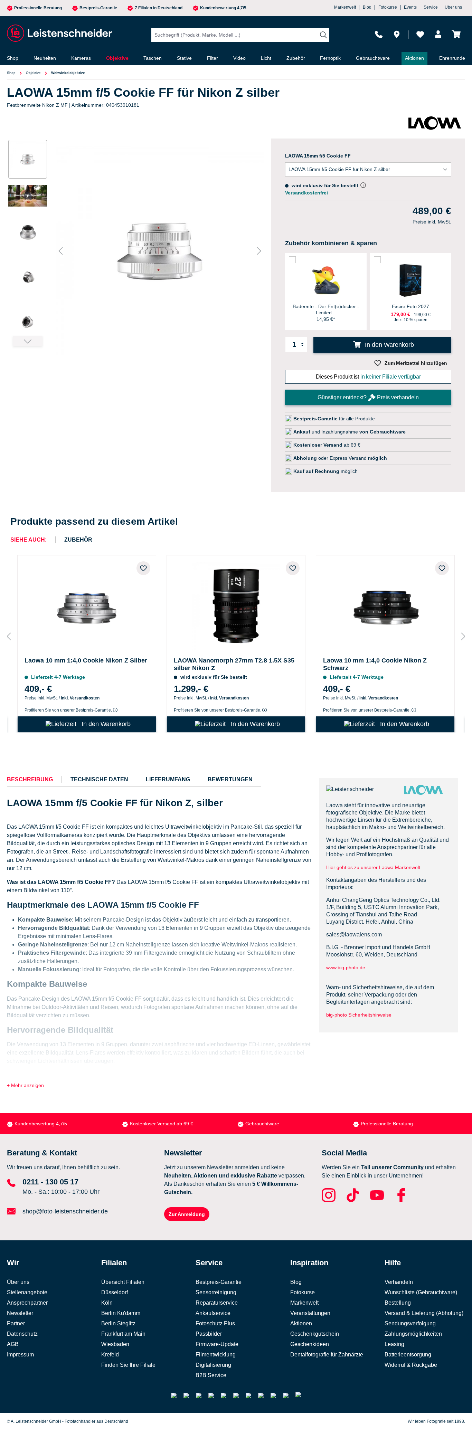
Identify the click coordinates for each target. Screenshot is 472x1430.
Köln (107, 1303)
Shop (11, 73)
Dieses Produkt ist (368, 377)
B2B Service (211, 1375)
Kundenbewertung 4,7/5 (223, 8)
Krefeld (110, 1354)
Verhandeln (399, 1282)
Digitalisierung (213, 1365)
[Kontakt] (379, 34)
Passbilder (209, 1334)
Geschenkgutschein (314, 1334)
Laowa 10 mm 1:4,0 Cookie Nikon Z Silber (86, 660)
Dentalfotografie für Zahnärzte (326, 1354)
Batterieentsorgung (408, 1354)
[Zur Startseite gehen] (59, 33)
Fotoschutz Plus (215, 1323)
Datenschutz (22, 1334)
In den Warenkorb (388, 344)
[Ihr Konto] (438, 34)
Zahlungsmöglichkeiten (413, 1334)
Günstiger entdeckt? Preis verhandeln (368, 397)
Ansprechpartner (27, 1303)
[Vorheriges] (60, 251)
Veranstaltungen (310, 1313)
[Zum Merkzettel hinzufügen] (143, 568)
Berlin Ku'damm (120, 1313)
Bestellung (398, 1303)
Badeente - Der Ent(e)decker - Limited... (326, 309)
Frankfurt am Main (123, 1334)
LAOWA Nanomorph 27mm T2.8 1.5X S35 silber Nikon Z (234, 664)
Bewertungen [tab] (230, 779)
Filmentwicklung (216, 1354)
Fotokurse (387, 7)
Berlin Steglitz (118, 1323)
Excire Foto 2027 (410, 306)
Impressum (20, 1354)
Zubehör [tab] (78, 540)
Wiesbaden (115, 1344)
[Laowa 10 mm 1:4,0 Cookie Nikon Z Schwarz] (385, 604)
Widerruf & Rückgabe (411, 1365)
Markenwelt (345, 7)
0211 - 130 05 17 (50, 1182)
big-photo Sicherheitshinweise (358, 1015)
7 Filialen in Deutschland (158, 8)
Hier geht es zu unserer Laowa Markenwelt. (374, 867)
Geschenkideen (309, 1344)
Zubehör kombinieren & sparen (331, 243)
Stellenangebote (27, 1292)
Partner (16, 1323)
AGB (13, 1344)
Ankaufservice (213, 1313)
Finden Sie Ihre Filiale (128, 1365)
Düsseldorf (114, 1292)
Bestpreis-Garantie (98, 8)
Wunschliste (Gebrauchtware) (421, 1292)
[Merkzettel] (420, 34)
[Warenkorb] (456, 34)
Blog (367, 7)
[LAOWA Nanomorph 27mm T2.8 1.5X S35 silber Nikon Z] (236, 604)
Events (410, 7)
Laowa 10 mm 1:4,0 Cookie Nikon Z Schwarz (375, 664)
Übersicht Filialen (122, 1282)
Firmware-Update (217, 1344)
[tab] (30, 779)
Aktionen (301, 1323)
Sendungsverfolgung (410, 1323)
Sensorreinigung (216, 1292)
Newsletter (20, 1313)
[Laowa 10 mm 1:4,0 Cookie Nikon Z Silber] (87, 604)
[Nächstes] (259, 251)
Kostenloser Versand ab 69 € (161, 1123)
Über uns (453, 7)
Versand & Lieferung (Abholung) (424, 1313)
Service (431, 7)
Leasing (394, 1344)
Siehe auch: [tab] (28, 540)
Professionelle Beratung (38, 8)
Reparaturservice (217, 1303)
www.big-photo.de (346, 967)
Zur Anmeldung (187, 1214)
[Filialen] (397, 34)
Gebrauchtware (262, 1123)
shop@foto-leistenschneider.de (65, 1211)
